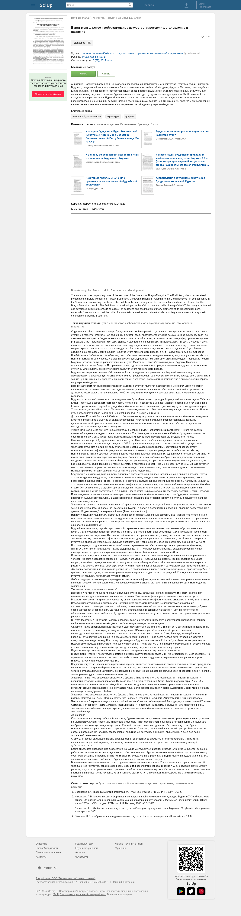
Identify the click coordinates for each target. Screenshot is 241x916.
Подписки (149, 4)
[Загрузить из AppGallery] (201, 891)
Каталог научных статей (129, 843)
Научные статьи (80, 17)
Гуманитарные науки (93, 56)
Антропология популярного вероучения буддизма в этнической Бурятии (180, 179)
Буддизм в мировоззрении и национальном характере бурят (183, 133)
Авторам (80, 852)
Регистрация (205, 7)
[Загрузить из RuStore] (191, 891)
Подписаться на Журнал (48, 94)
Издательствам (84, 843)
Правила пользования (48, 852)
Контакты (41, 856)
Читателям (81, 856)
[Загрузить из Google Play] (181, 891)
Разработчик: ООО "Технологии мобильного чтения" (65, 878)
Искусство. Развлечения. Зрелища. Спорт (116, 17)
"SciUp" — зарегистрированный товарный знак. (79, 894)
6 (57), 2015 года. (102, 60)
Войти (201, 4)
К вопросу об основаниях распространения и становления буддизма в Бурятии (112, 156)
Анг (208, 37)
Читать (83, 74)
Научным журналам (86, 848)
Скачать (106, 74)
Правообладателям (47, 848)
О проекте (41, 843)
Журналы (120, 848)
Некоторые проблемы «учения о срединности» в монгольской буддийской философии (111, 181)
